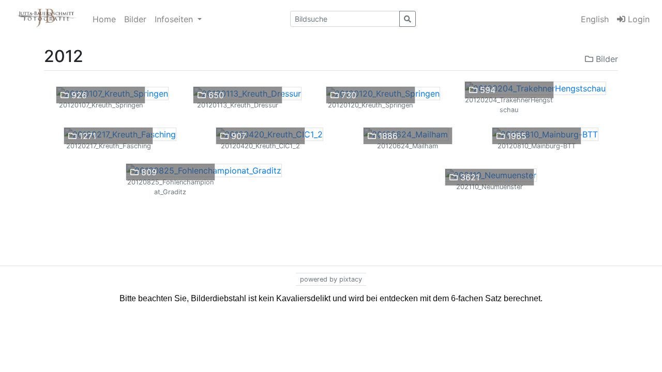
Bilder (135, 19)
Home (104, 19)
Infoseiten (175, 19)
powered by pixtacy (331, 279)
